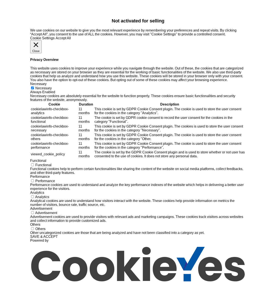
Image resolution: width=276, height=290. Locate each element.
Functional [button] (38, 160)
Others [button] (35, 224)
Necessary (43, 88)
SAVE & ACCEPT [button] (44, 236)
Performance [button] (40, 176)
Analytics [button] (37, 192)
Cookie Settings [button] (42, 38)
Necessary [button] (38, 84)
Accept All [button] (63, 38)
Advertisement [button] (41, 208)
